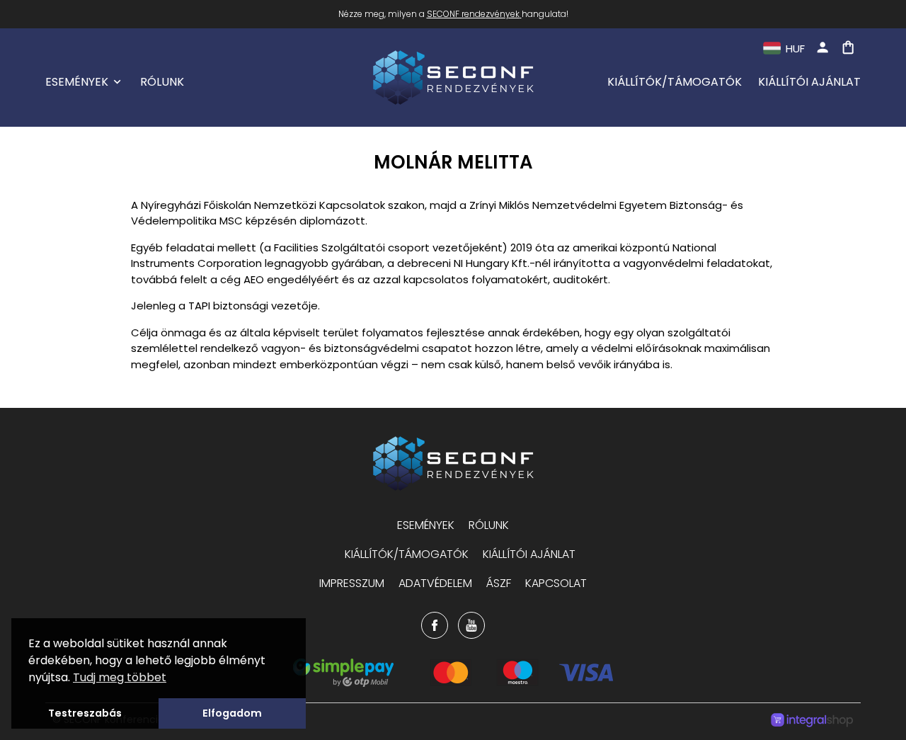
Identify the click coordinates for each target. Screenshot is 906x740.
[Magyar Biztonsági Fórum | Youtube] (471, 625)
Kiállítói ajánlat (809, 82)
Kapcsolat (556, 583)
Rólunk (162, 82)
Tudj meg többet (119, 677)
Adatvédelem (435, 583)
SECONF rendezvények (473, 14)
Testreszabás (85, 713)
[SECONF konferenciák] (453, 463)
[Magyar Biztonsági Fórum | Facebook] (434, 625)
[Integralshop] (812, 721)
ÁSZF (498, 583)
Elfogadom (232, 713)
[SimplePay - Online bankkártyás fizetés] (453, 683)
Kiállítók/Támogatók (674, 82)
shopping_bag (848, 47)
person (822, 47)
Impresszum (351, 583)
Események (76, 82)
